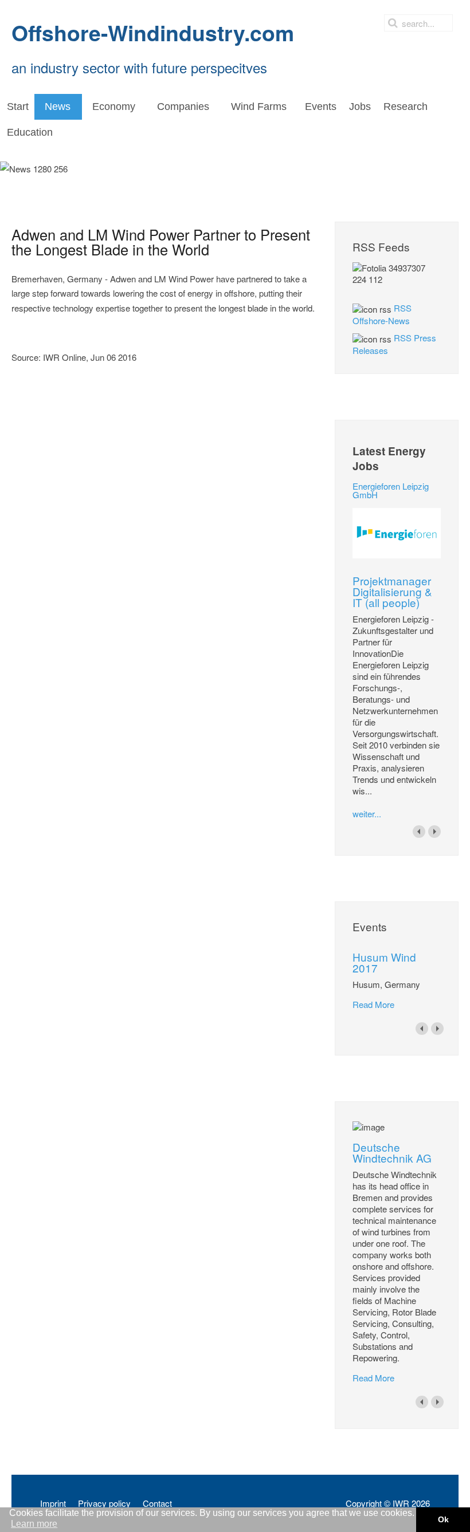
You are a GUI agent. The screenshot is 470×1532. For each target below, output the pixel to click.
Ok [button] (443, 1519)
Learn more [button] (34, 1524)
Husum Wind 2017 (384, 962)
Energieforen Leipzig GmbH (390, 490)
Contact (157, 1503)
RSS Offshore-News (382, 314)
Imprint (53, 1503)
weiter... (366, 814)
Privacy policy (104, 1503)
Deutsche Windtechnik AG (392, 1152)
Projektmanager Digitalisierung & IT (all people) (392, 591)
